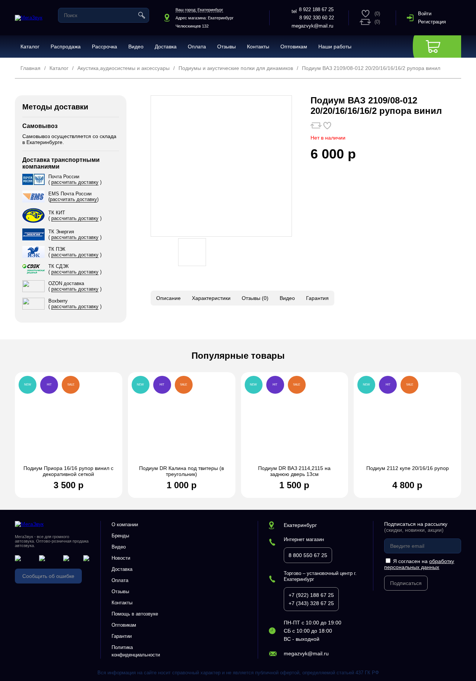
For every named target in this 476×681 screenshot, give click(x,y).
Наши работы (334, 46)
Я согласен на (419, 564)
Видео (136, 46)
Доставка (166, 46)
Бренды (120, 535)
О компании (125, 524)
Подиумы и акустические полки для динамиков (235, 68)
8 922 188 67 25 (316, 9)
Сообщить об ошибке (48, 576)
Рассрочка (104, 46)
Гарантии (122, 636)
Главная (30, 68)
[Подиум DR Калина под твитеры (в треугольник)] (181, 422)
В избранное (327, 125)
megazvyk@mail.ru (312, 26)
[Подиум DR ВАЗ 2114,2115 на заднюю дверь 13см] (294, 422)
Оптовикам (293, 46)
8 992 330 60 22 (316, 17)
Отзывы (226, 46)
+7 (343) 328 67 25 (311, 603)
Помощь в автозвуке (135, 614)
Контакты (258, 46)
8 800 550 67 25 (308, 555)
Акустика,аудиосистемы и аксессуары (123, 68)
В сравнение (316, 125)
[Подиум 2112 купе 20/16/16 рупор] (407, 422)
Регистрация (432, 22)
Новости (121, 558)
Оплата (197, 46)
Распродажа (66, 46)
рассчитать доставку (75, 182)
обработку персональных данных (419, 564)
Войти (424, 13)
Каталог (29, 46)
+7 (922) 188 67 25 (311, 595)
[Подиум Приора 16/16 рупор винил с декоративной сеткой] (68, 422)
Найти (141, 15)
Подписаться (406, 583)
